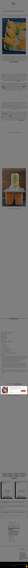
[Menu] (14, 7)
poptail (23, 476)
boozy (10, 473)
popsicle (16, 476)
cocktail (23, 473)
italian (5, 476)
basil (4, 473)
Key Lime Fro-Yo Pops (18, 383)
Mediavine (14, 565)
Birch (17, 564)
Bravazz (18, 80)
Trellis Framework (22, 564)
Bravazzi (2, 86)
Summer (14, 478)
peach (11, 476)
